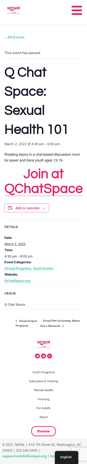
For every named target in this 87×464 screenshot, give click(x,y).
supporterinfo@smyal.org (24, 456)
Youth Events (43, 268)
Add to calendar (27, 208)
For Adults (43, 408)
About (43, 417)
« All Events (14, 37)
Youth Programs (43, 372)
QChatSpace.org (17, 281)
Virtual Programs (17, 268)
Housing (43, 399)
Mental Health (43, 390)
